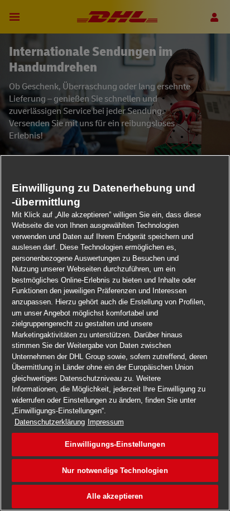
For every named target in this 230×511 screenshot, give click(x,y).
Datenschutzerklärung (50, 422)
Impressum (106, 422)
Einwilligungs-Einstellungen (115, 444)
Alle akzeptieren (115, 496)
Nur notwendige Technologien (115, 470)
